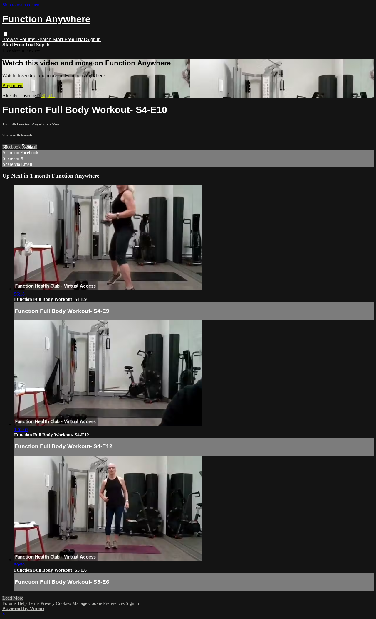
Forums (27, 39)
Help (23, 603)
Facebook (12, 146)
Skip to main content (21, 4)
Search (44, 39)
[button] (5, 34)
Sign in (93, 39)
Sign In (43, 44)
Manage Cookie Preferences (99, 603)
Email (31, 146)
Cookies (64, 603)
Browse (10, 39)
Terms (34, 603)
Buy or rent (13, 85)
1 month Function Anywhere (26, 124)
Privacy (48, 603)
